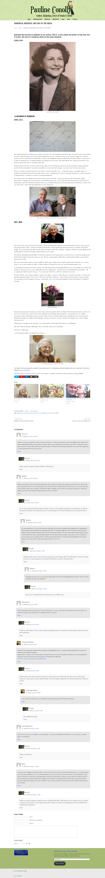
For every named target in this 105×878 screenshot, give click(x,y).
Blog (20, 28)
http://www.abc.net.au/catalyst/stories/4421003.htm (32, 658)
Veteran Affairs (55, 413)
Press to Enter (60, 863)
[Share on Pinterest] (21, 376)
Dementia (30, 413)
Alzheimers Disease (22, 413)
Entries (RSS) (18, 876)
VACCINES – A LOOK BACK (47, 398)
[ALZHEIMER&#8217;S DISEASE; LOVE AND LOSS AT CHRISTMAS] (78, 391)
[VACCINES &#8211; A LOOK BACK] (52, 391)
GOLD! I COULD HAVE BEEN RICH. (81, 421)
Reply (19, 451)
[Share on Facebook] (26, 376)
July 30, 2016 (33, 436)
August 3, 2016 (34, 766)
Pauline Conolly (52, 8)
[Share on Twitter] (16, 376)
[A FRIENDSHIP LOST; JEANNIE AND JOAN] (26, 391)
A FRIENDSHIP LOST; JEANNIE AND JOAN (25, 398)
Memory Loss (37, 413)
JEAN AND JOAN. (24, 370)
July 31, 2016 (35, 502)
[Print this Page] (36, 376)
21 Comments (34, 411)
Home (15, 28)
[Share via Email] (31, 376)
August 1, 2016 (41, 551)
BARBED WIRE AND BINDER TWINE (24, 421)
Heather (25, 434)
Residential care (45, 413)
